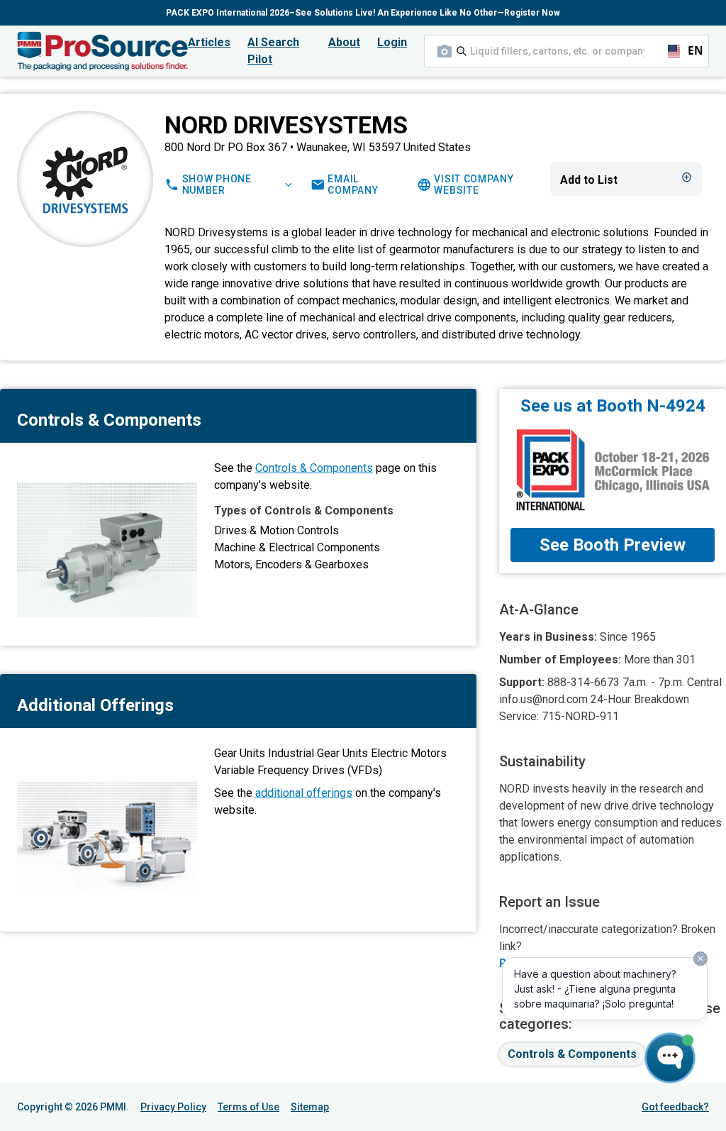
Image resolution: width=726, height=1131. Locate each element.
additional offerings (303, 793)
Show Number (217, 184)
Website (473, 184)
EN (689, 50)
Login (392, 42)
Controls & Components (314, 468)
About (344, 42)
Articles (209, 42)
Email (353, 184)
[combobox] (566, 51)
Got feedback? (675, 1107)
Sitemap (310, 1107)
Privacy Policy (173, 1107)
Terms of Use (248, 1107)
